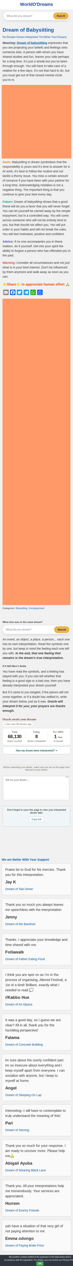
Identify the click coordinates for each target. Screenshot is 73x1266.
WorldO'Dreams (36, 4)
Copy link (36, 819)
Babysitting (21, 608)
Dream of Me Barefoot (20, 924)
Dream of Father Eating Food (25, 959)
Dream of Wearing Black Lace (25, 1170)
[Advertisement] (36, 121)
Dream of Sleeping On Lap (23, 1095)
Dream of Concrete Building (24, 1044)
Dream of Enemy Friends (22, 1210)
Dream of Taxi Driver (19, 889)
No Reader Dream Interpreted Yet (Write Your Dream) (35, 36)
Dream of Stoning (17, 1130)
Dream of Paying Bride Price (24, 1245)
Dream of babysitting (32, 43)
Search (61, 15)
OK (39, 1263)
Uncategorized (36, 608)
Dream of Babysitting (28, 30)
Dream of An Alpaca (18, 1004)
